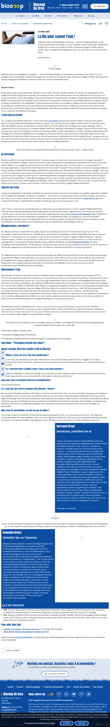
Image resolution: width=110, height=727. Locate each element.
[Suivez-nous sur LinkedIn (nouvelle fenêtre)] (2, 358)
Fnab (33, 170)
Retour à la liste (13, 650)
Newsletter (101, 6)
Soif (38, 299)
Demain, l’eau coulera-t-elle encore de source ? (22, 629)
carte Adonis (53, 121)
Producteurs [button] (62, 16)
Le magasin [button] (20, 16)
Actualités (36, 16)
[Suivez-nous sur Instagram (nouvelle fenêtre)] (2, 369)
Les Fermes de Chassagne (80, 214)
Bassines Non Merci (81, 242)
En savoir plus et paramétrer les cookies (40, 723)
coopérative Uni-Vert (70, 435)
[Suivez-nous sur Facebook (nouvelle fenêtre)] (2, 352)
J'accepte (81, 723)
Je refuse (66, 723)
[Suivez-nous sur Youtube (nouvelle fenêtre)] (2, 363)
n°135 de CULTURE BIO (23, 637)
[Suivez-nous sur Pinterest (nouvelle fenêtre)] (2, 374)
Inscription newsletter (56, 674)
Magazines (78, 16)
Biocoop (91, 16)
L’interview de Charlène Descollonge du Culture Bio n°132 (26, 632)
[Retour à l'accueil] (12, 6)
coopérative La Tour (91, 198)
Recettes (48, 16)
